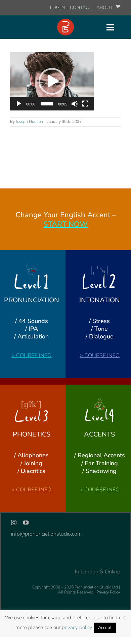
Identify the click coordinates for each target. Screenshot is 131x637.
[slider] (47, 103)
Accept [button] (105, 628)
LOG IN (57, 7)
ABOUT (105, 7)
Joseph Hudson (29, 121)
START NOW (65, 224)
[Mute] (74, 103)
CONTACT (81, 7)
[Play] (18, 103)
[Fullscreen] (85, 103)
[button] (52, 81)
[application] (52, 81)
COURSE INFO (33, 355)
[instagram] (13, 522)
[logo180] (65, 21)
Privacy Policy (108, 592)
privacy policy (77, 627)
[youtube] (26, 522)
